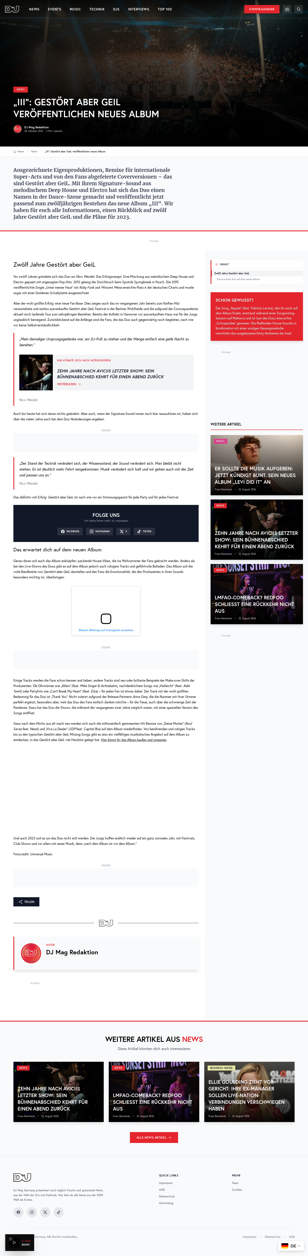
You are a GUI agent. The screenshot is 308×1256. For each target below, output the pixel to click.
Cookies (237, 1190)
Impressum (166, 1183)
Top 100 (165, 9)
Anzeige (154, 240)
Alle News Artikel (152, 1137)
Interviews (138, 9)
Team (235, 1183)
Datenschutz (167, 1196)
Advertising (166, 1203)
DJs (116, 9)
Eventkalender (261, 9)
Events (54, 9)
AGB (162, 1190)
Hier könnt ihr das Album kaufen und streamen (133, 740)
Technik (97, 9)
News (34, 9)
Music (75, 9)
